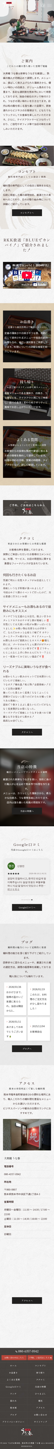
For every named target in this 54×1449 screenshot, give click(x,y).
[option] (27, 877)
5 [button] (29, 899)
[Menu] (49, 5)
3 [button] (26, 899)
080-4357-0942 (12, 1174)
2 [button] (24, 899)
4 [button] (27, 899)
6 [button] (31, 899)
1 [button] (22, 899)
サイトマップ (40, 1421)
